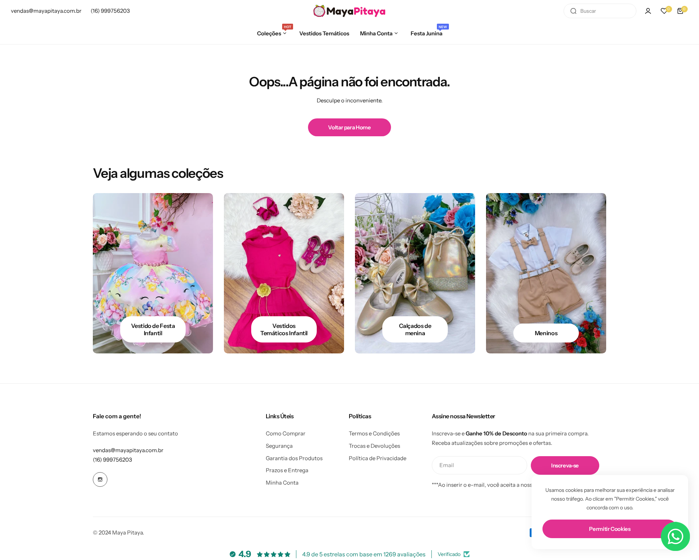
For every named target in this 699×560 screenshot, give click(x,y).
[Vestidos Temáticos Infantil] (284, 273)
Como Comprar (285, 433)
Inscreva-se (565, 465)
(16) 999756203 (112, 459)
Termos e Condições (374, 433)
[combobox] (600, 11)
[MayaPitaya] (349, 11)
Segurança (279, 445)
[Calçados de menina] (415, 273)
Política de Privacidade (377, 458)
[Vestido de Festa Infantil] (153, 273)
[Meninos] (546, 273)
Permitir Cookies (609, 528)
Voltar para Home (349, 127)
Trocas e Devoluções (374, 445)
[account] (648, 11)
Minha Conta (282, 482)
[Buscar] (573, 11)
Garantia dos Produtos (294, 458)
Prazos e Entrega (287, 470)
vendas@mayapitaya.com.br (128, 450)
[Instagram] (100, 479)
